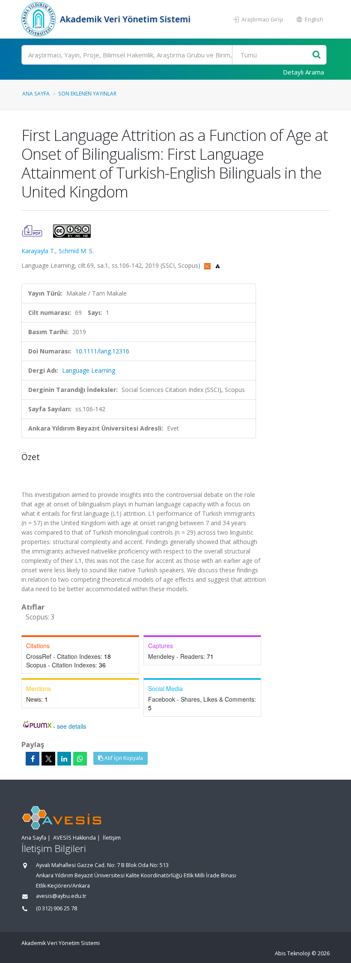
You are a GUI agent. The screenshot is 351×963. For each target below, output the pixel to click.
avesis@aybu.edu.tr (61, 896)
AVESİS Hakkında (74, 837)
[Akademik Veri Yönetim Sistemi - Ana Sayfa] (39, 19)
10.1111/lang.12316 (102, 351)
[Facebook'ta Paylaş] (32, 759)
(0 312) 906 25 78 (56, 908)
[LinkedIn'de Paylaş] (64, 759)
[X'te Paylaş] (48, 759)
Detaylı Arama (303, 72)
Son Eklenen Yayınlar (87, 93)
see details (71, 726)
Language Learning (88, 370)
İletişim (112, 837)
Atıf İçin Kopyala (123, 758)
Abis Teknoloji (292, 953)
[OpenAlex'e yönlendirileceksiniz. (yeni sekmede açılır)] (217, 265)
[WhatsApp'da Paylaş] (80, 759)
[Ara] (316, 55)
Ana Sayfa (36, 93)
